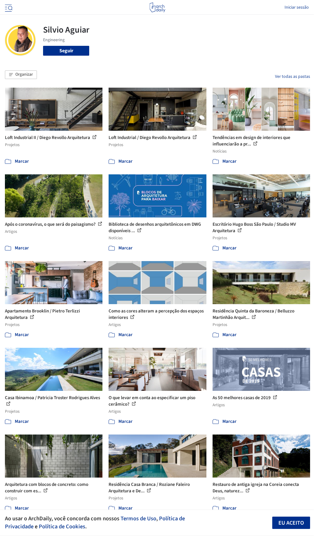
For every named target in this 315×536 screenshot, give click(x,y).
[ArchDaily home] (157, 7)
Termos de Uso (138, 518)
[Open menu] (8, 7)
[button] (21, 74)
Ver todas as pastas (292, 76)
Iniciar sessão (297, 7)
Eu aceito (291, 523)
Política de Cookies (62, 526)
